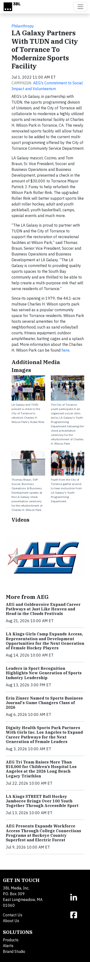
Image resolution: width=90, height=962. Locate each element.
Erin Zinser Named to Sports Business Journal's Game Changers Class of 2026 (44, 703)
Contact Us (12, 914)
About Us (11, 920)
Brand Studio (14, 951)
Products (10, 939)
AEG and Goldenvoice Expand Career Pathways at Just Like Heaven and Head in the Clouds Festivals (43, 609)
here (65, 350)
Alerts (8, 945)
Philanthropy (23, 26)
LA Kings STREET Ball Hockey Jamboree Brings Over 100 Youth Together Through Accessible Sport (42, 801)
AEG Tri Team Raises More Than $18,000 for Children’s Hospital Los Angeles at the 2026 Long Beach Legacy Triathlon (41, 769)
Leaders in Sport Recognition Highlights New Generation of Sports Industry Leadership (44, 673)
